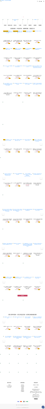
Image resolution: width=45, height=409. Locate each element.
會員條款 (22, 389)
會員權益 (22, 388)
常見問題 (22, 387)
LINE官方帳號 (9, 387)
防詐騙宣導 (22, 391)
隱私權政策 (22, 390)
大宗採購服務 (36, 387)
